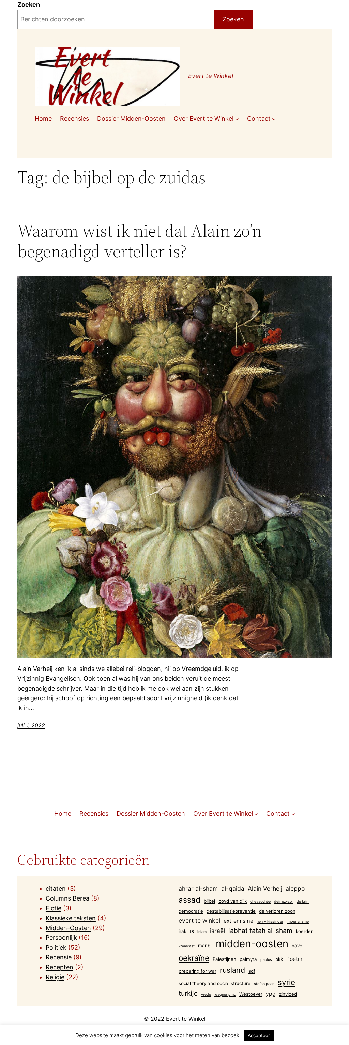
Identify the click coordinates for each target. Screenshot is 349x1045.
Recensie (59, 957)
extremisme (238, 921)
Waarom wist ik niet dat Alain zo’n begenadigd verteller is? (139, 240)
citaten (56, 888)
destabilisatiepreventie (231, 911)
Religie (55, 977)
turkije (188, 993)
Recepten (59, 967)
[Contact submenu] (274, 119)
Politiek (56, 947)
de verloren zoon (277, 911)
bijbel (209, 901)
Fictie (53, 908)
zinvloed (288, 994)
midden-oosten (252, 944)
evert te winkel (199, 920)
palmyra (248, 959)
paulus (266, 959)
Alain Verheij (265, 888)
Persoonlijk (61, 937)
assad (189, 899)
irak (182, 931)
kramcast (187, 946)
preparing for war (197, 971)
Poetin (294, 959)
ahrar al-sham (198, 888)
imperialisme (298, 921)
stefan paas (264, 984)
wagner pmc (225, 994)
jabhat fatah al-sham (260, 931)
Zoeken (28, 4)
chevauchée (260, 901)
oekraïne (194, 958)
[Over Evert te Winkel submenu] (237, 119)
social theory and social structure (215, 983)
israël (217, 930)
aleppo (295, 888)
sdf (251, 971)
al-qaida (232, 888)
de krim (303, 901)
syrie (286, 982)
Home (43, 118)
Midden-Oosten (68, 928)
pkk (279, 959)
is (192, 931)
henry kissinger (270, 921)
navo (297, 945)
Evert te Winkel (210, 75)
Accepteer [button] (259, 1035)
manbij (205, 945)
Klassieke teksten (71, 918)
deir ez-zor (283, 901)
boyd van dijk (232, 901)
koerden (305, 931)
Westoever (250, 994)
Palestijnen (224, 959)
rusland (232, 970)
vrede (206, 994)
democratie (191, 911)
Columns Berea (67, 898)
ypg (271, 993)
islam (202, 931)
